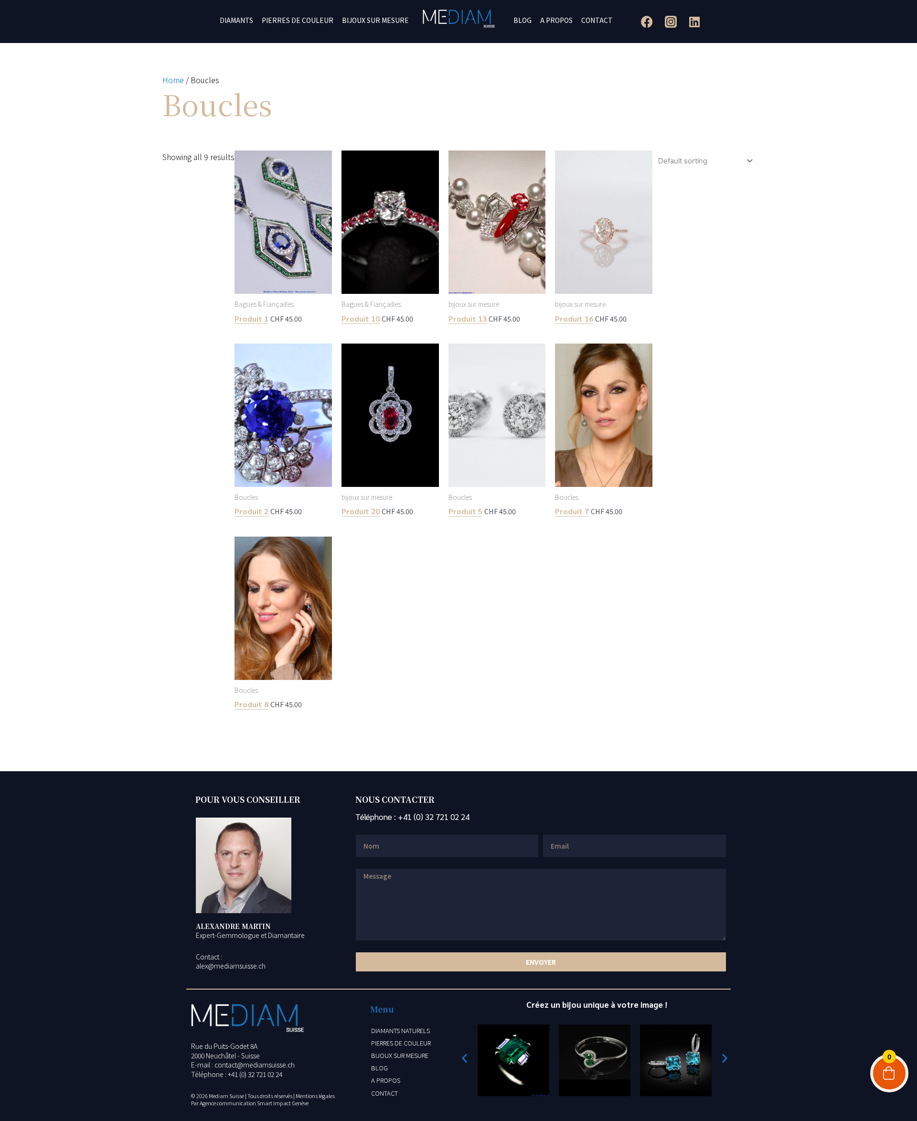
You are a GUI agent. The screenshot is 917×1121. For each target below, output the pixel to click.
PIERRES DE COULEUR (297, 20)
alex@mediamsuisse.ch (231, 965)
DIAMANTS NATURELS (400, 1030)
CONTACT (597, 20)
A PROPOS (556, 20)
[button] (464, 1058)
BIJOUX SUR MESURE (375, 20)
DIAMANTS (236, 20)
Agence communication (228, 1103)
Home (173, 80)
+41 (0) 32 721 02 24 (433, 816)
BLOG (522, 20)
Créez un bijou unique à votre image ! (596, 1004)
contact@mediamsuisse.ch (254, 1064)
